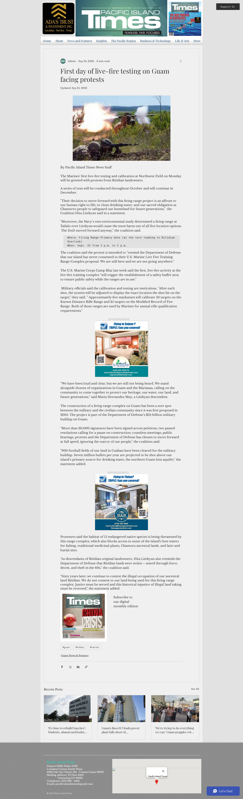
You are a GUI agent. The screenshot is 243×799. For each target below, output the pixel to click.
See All (195, 688)
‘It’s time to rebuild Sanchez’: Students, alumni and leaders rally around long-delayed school (67, 730)
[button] (228, 6)
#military (80, 647)
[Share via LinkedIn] (78, 666)
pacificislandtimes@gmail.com (74, 783)
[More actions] (181, 61)
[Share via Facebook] (61, 666)
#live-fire (94, 647)
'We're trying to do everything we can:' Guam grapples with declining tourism (174, 730)
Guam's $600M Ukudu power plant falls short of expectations (121, 730)
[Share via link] (86, 666)
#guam (66, 647)
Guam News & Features (74, 655)
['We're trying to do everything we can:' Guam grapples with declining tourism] (175, 708)
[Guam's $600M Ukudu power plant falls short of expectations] (121, 708)
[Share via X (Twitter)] (70, 666)
